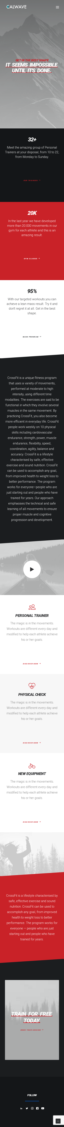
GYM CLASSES (30, 259)
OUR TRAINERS (30, 180)
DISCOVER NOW (30, 664)
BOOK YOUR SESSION (31, 1030)
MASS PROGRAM (30, 337)
